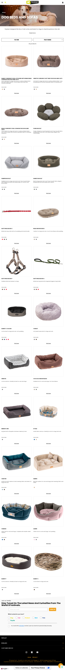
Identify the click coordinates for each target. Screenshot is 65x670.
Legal (29, 657)
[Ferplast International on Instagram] (26, 652)
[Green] (4, 189)
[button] (5, 668)
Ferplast (4, 638)
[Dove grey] (34, 239)
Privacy (34, 657)
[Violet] (6, 339)
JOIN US (52, 609)
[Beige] (2, 89)
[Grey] (4, 89)
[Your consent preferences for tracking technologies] (62, 667)
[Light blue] (2, 489)
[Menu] (2, 2)
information (21, 625)
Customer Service (7, 648)
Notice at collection (21, 668)
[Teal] (4, 339)
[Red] (2, 239)
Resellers (4, 643)
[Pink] (34, 539)
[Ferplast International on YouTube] (36, 652)
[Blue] (34, 439)
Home (4, 12)
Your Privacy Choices (38, 668)
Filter (16, 40)
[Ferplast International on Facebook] (31, 652)
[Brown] (4, 239)
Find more (16, 93)
